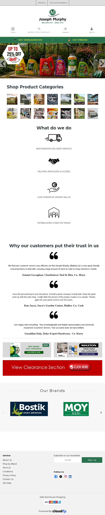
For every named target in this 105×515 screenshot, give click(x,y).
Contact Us (8, 479)
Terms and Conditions (58, 3)
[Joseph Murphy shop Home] (52, 23)
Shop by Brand (10, 464)
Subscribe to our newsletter (67, 455)
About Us (7, 460)
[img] (56, 476)
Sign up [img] (92, 460)
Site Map (7, 483)
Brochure (42, 3)
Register (65, 32)
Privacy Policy (9, 475)
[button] (4, 40)
